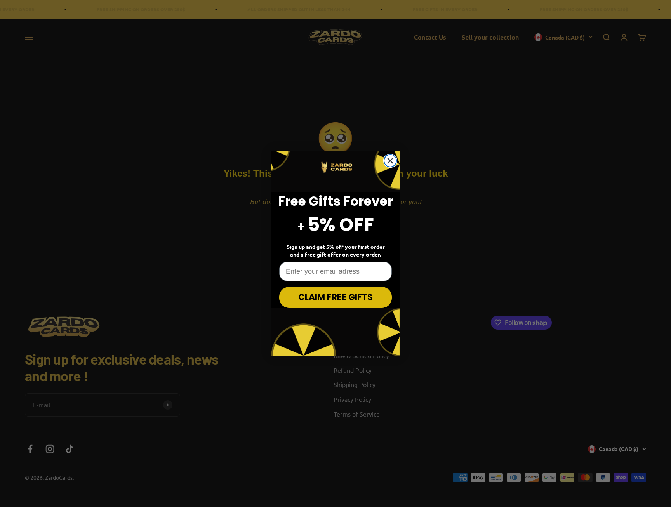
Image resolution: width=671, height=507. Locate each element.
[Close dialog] (390, 161)
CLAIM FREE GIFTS (335, 297)
